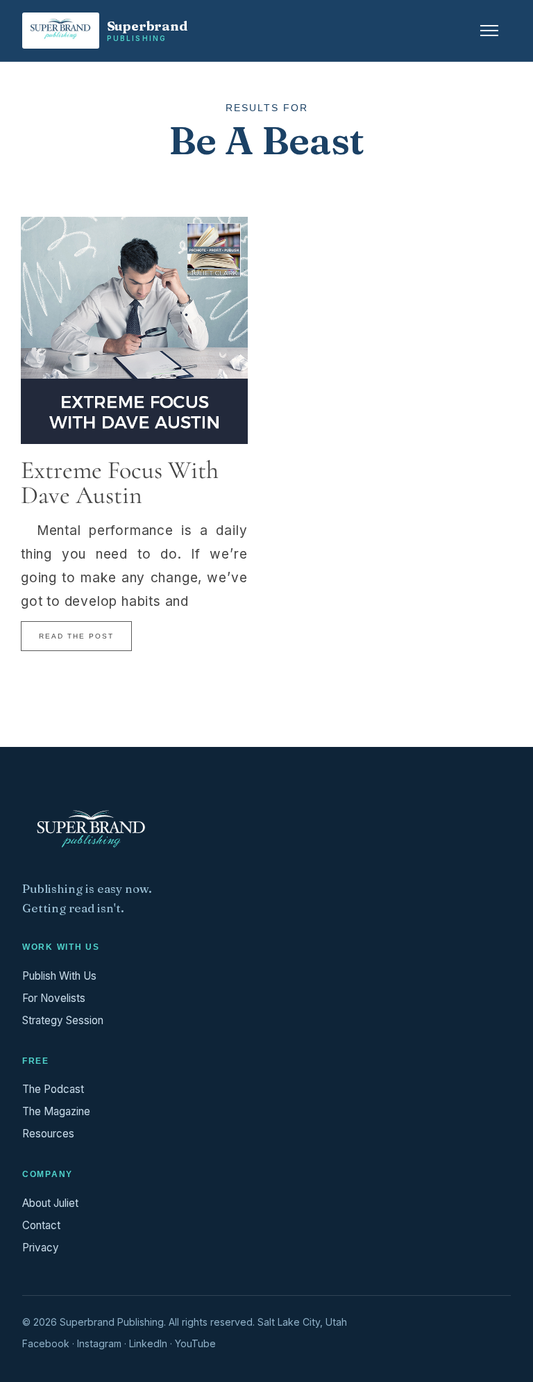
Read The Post (76, 636)
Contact (41, 1225)
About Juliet (50, 1203)
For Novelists (53, 998)
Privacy (40, 1247)
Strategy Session (62, 1020)
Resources (48, 1133)
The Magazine (56, 1111)
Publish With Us (59, 975)
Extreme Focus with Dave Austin (120, 482)
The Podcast (53, 1089)
